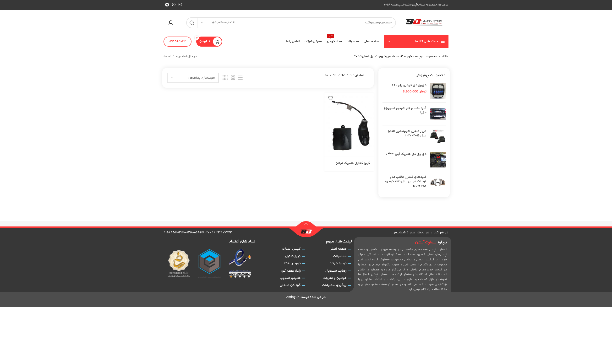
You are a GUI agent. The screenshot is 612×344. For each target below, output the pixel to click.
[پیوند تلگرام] (167, 5)
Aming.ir (292, 297)
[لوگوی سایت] (424, 22)
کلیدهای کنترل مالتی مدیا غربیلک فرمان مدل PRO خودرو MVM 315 (405, 182)
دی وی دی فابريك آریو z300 (406, 154)
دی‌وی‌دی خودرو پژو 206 (409, 85)
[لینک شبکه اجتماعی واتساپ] (173, 5)
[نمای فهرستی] (240, 78)
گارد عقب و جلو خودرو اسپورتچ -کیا (404, 110)
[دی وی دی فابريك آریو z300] (438, 159)
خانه (445, 56)
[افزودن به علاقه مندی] (330, 97)
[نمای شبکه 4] (225, 78)
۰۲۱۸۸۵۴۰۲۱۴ (177, 41)
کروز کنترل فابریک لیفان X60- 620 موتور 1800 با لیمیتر (349, 166)
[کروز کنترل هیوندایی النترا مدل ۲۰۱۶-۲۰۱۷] (438, 137)
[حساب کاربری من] (170, 22)
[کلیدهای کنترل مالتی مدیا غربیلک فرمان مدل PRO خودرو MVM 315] (438, 183)
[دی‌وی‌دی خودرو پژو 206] (438, 91)
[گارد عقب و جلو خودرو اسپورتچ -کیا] (438, 114)
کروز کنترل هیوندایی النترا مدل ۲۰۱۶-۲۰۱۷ (407, 133)
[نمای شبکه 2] (233, 78)
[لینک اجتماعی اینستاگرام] (180, 5)
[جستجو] (191, 22)
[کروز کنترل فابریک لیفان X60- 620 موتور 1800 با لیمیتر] (349, 125)
